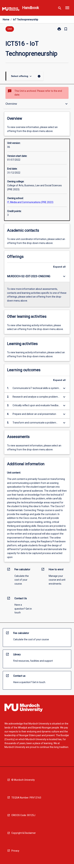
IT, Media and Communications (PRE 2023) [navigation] (30, 202)
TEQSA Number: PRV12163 (26, 797)
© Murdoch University (23, 779)
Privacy (15, 850)
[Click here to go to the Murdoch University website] (10, 9)
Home (6, 19)
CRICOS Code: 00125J (23, 815)
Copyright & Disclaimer (23, 833)
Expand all (59, 266)
